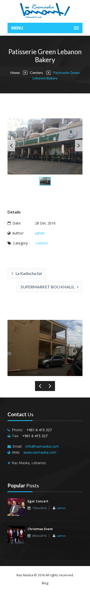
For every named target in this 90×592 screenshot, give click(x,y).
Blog (45, 583)
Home (15, 72)
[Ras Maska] (45, 10)
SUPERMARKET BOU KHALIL (47, 286)
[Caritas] (14, 348)
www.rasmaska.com (40, 452)
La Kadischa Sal (29, 273)
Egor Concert (38, 501)
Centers (36, 72)
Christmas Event (40, 529)
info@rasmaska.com (42, 446)
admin (40, 233)
